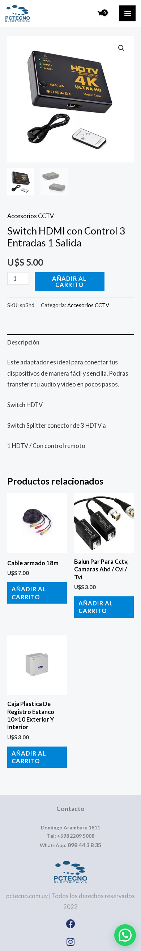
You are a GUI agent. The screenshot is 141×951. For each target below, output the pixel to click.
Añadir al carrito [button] (29, 593)
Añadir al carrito (69, 281)
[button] (121, 48)
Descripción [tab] (23, 342)
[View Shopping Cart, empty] (100, 13)
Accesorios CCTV (30, 215)
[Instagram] (70, 942)
